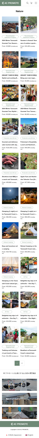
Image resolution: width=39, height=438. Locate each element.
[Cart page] (31, 3)
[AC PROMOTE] (10, 3)
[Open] (36, 3)
